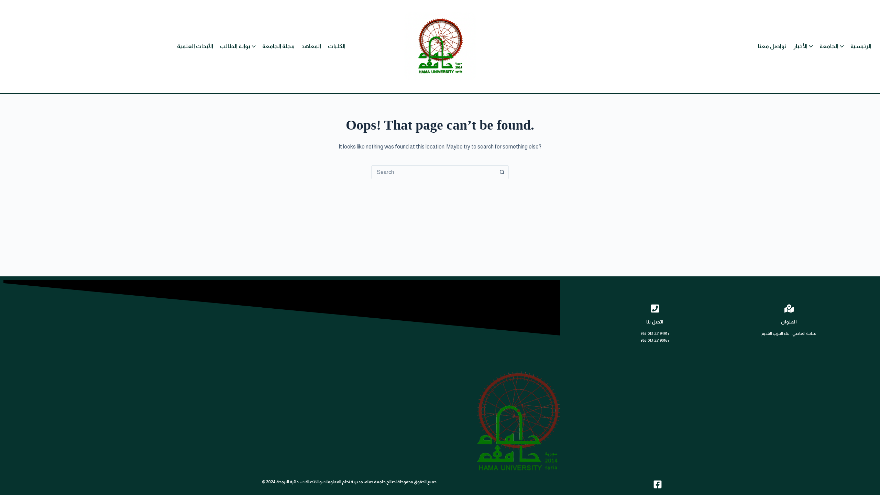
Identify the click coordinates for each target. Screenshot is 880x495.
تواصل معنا (772, 46)
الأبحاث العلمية (195, 46)
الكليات (336, 46)
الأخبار (800, 46)
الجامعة (829, 46)
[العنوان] (789, 308)
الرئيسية (860, 46)
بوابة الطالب (235, 46)
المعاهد (311, 46)
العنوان (789, 321)
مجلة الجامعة (278, 46)
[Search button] (501, 172)
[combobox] (433, 172)
